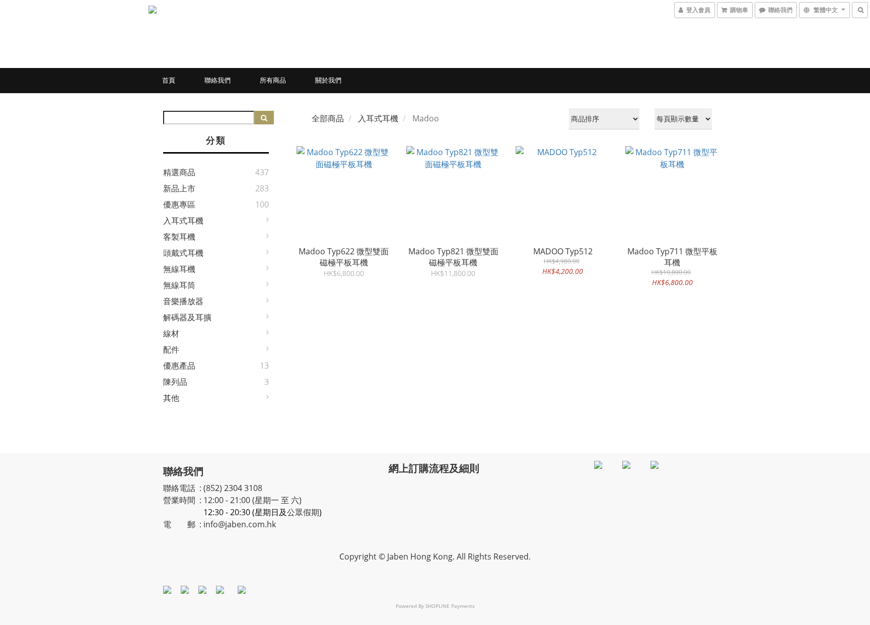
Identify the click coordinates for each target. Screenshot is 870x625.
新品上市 (179, 188)
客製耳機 (179, 236)
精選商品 (179, 172)
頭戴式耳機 (183, 252)
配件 (171, 349)
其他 (171, 397)
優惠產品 (179, 365)
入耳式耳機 (183, 220)
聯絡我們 (217, 80)
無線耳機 (179, 268)
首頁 (168, 80)
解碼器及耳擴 (187, 317)
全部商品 (328, 118)
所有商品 (273, 80)
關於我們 (328, 80)
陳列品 (175, 381)
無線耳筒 (179, 285)
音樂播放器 (183, 301)
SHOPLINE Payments (450, 605)
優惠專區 (179, 204)
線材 (171, 333)
